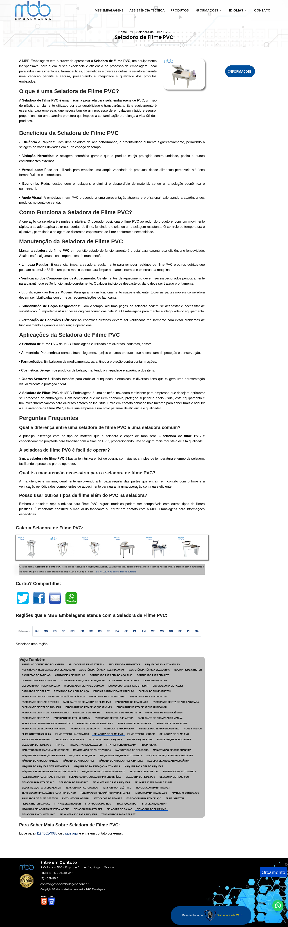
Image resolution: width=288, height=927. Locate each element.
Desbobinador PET (155, 680)
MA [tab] (197, 631)
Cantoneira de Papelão (70, 675)
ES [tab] (54, 631)
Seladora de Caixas (119, 809)
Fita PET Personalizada (121, 745)
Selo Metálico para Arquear (111, 782)
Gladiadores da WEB (229, 915)
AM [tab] (144, 631)
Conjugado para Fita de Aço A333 (111, 675)
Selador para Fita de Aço (38, 782)
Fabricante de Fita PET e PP (123, 712)
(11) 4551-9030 (46, 833)
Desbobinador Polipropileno (41, 686)
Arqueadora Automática (124, 664)
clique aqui (70, 833)
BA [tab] (117, 631)
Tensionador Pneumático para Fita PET (105, 793)
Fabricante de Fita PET (87, 712)
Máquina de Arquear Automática (121, 755)
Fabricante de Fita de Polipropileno (45, 712)
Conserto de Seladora (124, 680)
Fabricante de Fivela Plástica (114, 718)
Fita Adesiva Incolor (67, 803)
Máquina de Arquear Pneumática (168, 761)
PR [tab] (82, 631)
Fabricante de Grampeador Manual (160, 718)
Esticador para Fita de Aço (71, 691)
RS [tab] (99, 631)
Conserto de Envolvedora (39, 680)
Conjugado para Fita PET (153, 675)
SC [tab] (91, 631)
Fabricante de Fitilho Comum (72, 718)
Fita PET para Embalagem (86, 745)
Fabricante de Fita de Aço (131, 702)
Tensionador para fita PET (118, 814)
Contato (262, 10)
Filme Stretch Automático (72, 734)
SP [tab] (63, 631)
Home (123, 32)
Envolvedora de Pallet (168, 686)
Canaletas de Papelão (36, 675)
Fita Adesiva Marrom (98, 803)
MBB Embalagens (109, 10)
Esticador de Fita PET (36, 691)
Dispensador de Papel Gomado (84, 686)
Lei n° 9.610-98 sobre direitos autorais (116, 571)
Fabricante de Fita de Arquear (41, 707)
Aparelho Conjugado (185, 793)
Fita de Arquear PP (154, 803)
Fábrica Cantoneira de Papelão (113, 691)
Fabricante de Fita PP (35, 718)
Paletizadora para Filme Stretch (43, 777)
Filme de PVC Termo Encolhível (159, 728)
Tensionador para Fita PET (153, 787)
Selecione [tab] (24, 631)
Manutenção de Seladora (131, 750)
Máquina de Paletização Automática (97, 766)
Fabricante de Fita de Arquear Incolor (142, 707)
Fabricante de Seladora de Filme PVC (87, 702)
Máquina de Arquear (82, 755)
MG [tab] (46, 631)
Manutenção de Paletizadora (92, 750)
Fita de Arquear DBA (140, 739)
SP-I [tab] (72, 631)
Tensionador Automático (82, 787)
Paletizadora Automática (179, 771)
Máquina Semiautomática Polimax (103, 771)
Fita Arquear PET (127, 803)
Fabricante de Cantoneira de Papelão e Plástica (53, 696)
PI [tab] (188, 631)
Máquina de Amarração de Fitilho (43, 755)
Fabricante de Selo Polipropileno (44, 728)
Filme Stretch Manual (36, 803)
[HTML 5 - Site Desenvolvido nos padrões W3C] (44, 900)
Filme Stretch (193, 728)
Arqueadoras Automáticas (162, 664)
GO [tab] (171, 631)
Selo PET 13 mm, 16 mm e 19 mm (153, 782)
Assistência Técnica (147, 10)
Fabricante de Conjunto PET (107, 696)
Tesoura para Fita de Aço (151, 793)
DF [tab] (180, 631)
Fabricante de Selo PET (172, 723)
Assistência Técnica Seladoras (149, 670)
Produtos (180, 10)
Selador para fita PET (88, 809)
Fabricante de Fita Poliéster (163, 712)
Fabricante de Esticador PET (148, 696)
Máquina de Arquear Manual (40, 761)
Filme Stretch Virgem (141, 734)
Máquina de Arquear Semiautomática (45, 766)
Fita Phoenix (149, 745)
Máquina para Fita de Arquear (144, 766)
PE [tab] (108, 631)
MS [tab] (162, 631)
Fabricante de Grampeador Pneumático (47, 723)
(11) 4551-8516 (49, 878)
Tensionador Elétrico (117, 787)
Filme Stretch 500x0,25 (36, 734)
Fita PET (60, 745)
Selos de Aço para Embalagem (41, 787)
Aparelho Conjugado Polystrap (43, 664)
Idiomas (236, 10)
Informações (206, 10)
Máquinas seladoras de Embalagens (45, 809)
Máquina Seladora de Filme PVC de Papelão (50, 771)
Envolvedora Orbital (76, 798)
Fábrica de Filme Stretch (155, 691)
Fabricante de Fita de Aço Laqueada (176, 702)
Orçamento (273, 872)
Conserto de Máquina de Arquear (83, 680)
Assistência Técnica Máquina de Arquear (48, 670)
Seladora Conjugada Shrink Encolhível (95, 777)
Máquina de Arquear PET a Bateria (121, 761)
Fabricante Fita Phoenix (119, 728)
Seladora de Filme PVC (153, 32)
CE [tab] (126, 631)
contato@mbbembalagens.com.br (64, 884)
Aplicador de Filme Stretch (86, 664)
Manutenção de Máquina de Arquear (45, 750)
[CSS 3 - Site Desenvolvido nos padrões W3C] (51, 900)
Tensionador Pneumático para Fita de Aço (49, 793)
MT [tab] (153, 631)
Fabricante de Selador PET (135, 723)
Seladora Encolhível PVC (38, 814)
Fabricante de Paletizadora (95, 723)
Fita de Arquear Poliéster (174, 739)
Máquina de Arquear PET (78, 761)
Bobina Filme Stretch (188, 670)
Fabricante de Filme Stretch (40, 702)
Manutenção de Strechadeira (172, 750)
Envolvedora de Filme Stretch (128, 686)
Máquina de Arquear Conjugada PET (169, 755)
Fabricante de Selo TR (85, 728)
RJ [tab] (36, 631)
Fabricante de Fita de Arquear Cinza (88, 707)
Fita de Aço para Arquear (105, 739)
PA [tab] (134, 631)
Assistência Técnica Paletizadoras (102, 670)
